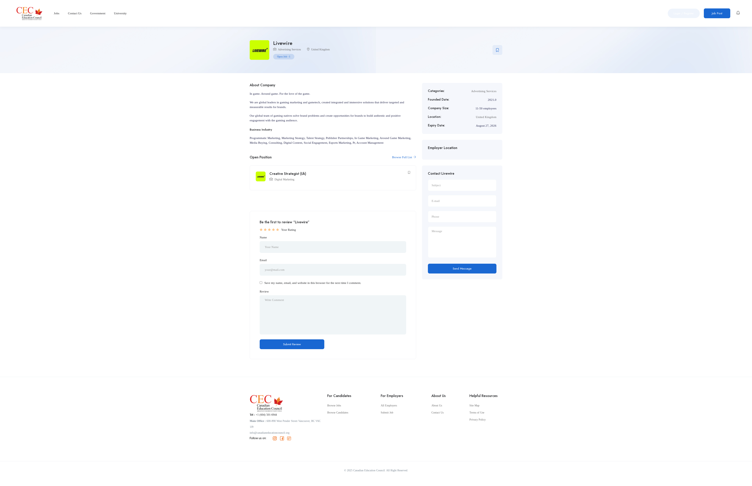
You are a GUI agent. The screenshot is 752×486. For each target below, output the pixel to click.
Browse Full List (402, 157)
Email (263, 260)
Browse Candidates (337, 412)
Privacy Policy (477, 419)
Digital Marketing (284, 179)
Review (264, 291)
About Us (436, 405)
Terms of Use (476, 412)
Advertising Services (289, 49)
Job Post (717, 13)
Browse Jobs (334, 405)
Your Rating (288, 229)
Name (263, 237)
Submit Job (387, 412)
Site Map (474, 405)
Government (97, 13)
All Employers (389, 405)
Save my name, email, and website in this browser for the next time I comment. (312, 282)
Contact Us (74, 13)
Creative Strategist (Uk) (287, 173)
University (120, 13)
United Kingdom (320, 49)
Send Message (462, 268)
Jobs (56, 13)
